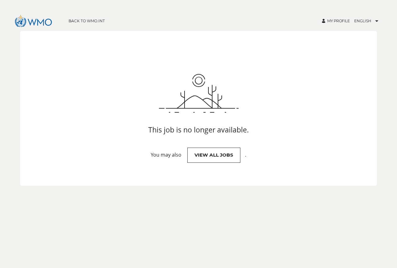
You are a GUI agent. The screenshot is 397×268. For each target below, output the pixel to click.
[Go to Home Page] (33, 21)
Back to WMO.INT (87, 21)
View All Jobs (213, 155)
